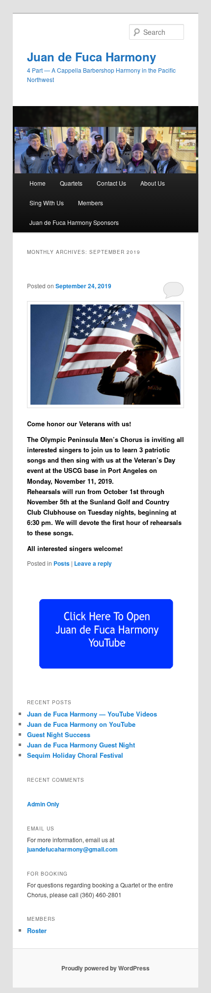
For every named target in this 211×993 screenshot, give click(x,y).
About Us (152, 183)
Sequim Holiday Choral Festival (75, 755)
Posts (61, 563)
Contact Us (111, 183)
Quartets (71, 183)
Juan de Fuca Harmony (91, 56)
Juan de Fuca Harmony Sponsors (74, 222)
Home (37, 183)
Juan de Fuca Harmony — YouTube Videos (92, 713)
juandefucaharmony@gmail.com (72, 849)
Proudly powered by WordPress (105, 968)
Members (90, 202)
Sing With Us (46, 202)
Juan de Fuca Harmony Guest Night (81, 744)
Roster (37, 930)
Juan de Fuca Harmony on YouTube (81, 724)
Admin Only (43, 804)
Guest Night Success (58, 734)
